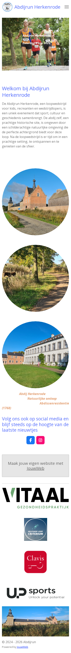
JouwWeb (35, 468)
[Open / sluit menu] (66, 7)
